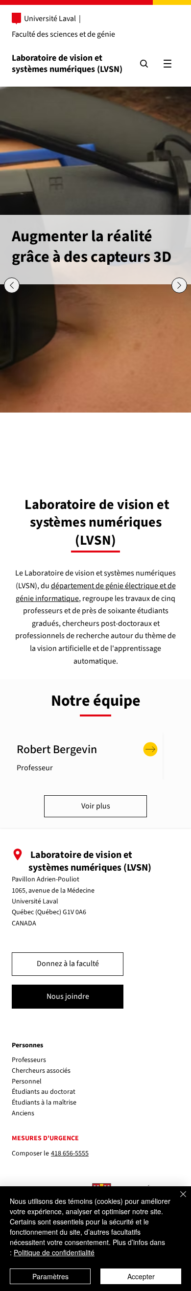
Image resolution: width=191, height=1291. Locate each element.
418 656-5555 (70, 1153)
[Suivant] (179, 285)
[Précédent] (12, 285)
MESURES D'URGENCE (45, 1138)
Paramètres (50, 1276)
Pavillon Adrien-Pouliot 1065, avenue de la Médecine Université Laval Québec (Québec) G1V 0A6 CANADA (53, 901)
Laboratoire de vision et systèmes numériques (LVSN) (67, 63)
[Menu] (167, 63)
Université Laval (50, 18)
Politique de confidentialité (54, 1252)
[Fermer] (177, 1200)
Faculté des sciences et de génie (63, 34)
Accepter (141, 1276)
